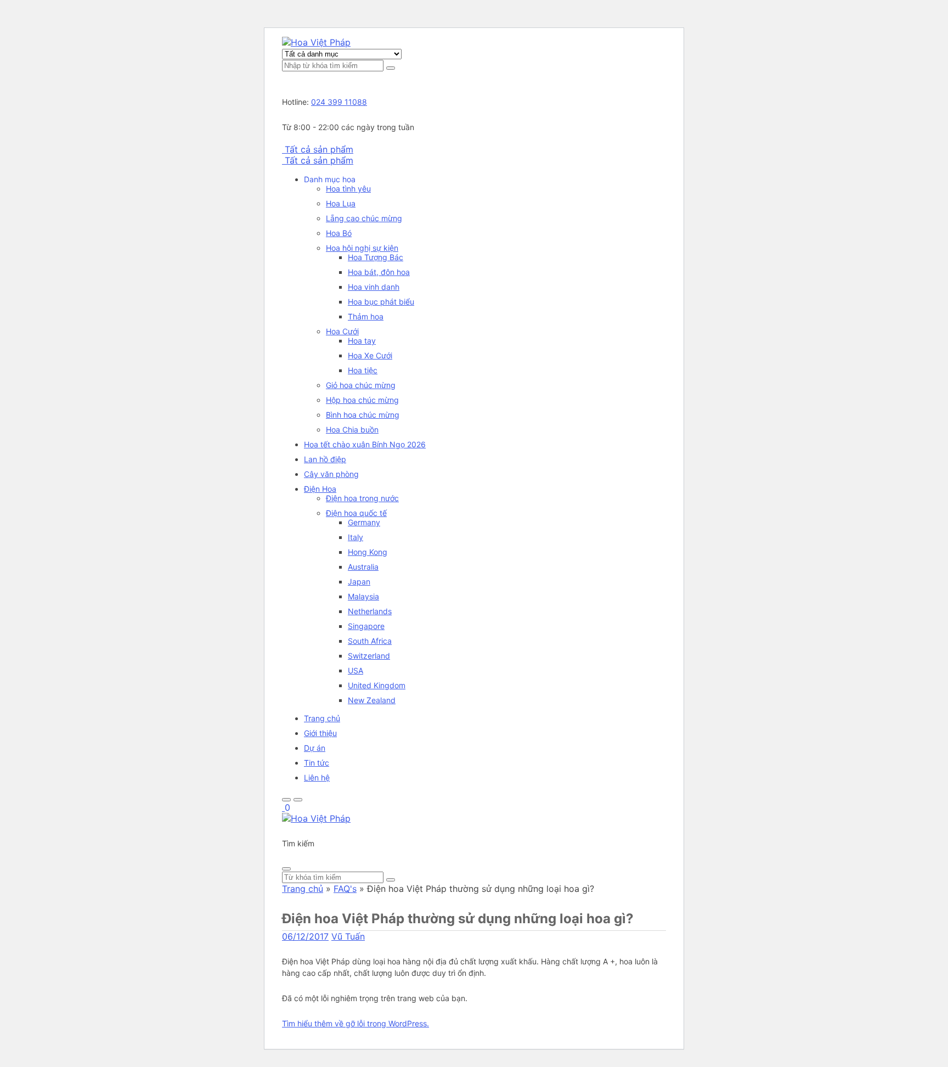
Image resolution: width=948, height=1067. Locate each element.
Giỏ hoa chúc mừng (361, 385)
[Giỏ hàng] (283, 807)
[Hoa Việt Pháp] (316, 42)
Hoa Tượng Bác (375, 257)
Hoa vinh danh (373, 286)
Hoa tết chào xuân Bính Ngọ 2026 (365, 444)
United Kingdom (376, 685)
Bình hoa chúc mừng (362, 414)
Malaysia (363, 596)
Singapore (366, 626)
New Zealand (372, 700)
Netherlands (370, 611)
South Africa (370, 640)
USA (355, 670)
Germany (364, 522)
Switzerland (369, 655)
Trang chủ (322, 718)
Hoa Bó (339, 233)
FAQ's (345, 888)
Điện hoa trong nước (362, 498)
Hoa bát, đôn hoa (379, 272)
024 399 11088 (339, 101)
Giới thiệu (320, 733)
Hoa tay (362, 340)
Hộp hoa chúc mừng (362, 400)
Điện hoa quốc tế (356, 513)
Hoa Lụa (341, 203)
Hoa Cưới (342, 331)
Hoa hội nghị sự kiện (362, 247)
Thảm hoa (365, 316)
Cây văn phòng (331, 474)
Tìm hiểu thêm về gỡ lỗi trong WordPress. (355, 1023)
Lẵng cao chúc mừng (364, 218)
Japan (359, 581)
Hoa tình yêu (348, 188)
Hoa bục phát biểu (381, 301)
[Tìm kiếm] (390, 68)
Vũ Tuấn (348, 936)
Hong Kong (367, 552)
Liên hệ (317, 777)
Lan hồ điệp (325, 459)
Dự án (314, 747)
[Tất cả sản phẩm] (283, 149)
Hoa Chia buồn (352, 429)
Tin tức (316, 762)
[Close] (286, 869)
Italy (355, 537)
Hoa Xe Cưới (370, 355)
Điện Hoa (320, 488)
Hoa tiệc (362, 370)
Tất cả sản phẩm (319, 149)
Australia (363, 566)
